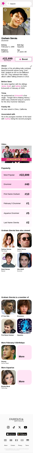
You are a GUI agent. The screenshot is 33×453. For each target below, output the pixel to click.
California (4, 52)
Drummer (4, 41)
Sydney (18, 86)
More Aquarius (7, 368)
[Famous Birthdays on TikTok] (13, 427)
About (5, 445)
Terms (27, 445)
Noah (9, 86)
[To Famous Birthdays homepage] (3, 4)
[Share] (5, 10)
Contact (13, 445)
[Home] (16, 420)
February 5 (5, 47)
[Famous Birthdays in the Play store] (22, 434)
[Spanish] (5, 440)
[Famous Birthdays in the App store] (11, 434)
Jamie (3, 86)
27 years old (21, 52)
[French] (16, 440)
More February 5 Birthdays (13, 343)
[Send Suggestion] (31, 66)
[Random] (27, 9)
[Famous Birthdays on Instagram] (7, 427)
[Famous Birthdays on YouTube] (25, 427)
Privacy (20, 445)
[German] (27, 440)
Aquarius (20, 47)
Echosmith (19, 96)
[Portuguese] (11, 440)
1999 (12, 47)
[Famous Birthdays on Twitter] (19, 427)
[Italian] (22, 440)
